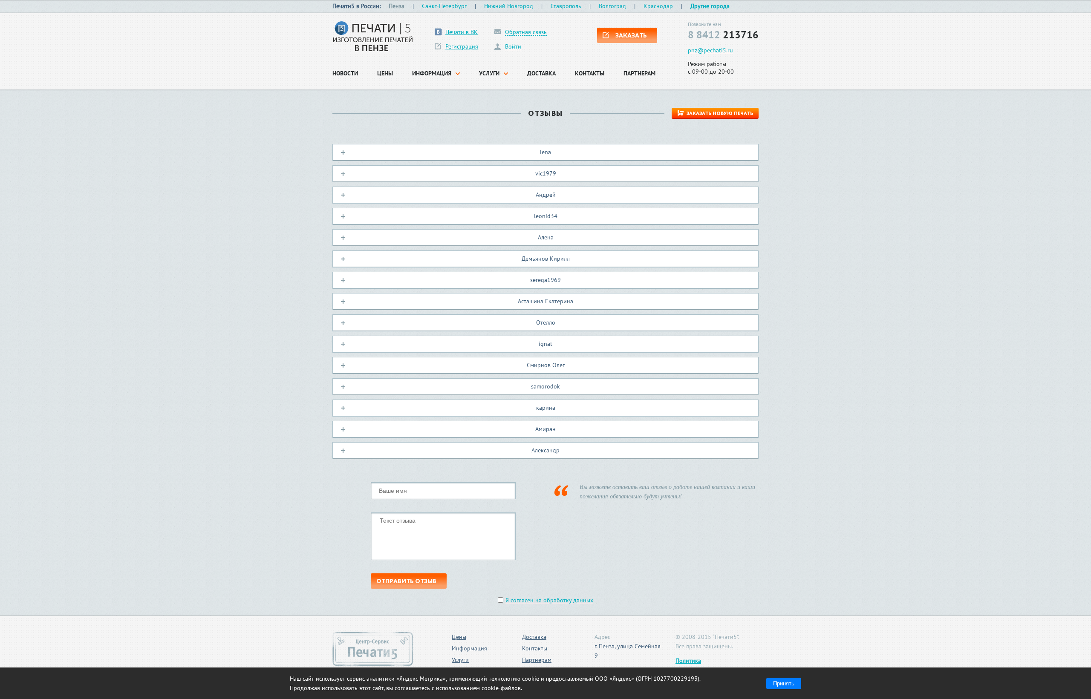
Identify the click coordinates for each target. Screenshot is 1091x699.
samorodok (545, 386)
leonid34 (545, 216)
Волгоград (612, 6)
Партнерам (536, 660)
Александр (545, 450)
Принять (783, 683)
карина (545, 407)
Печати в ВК (461, 32)
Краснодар (658, 6)
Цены (459, 637)
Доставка (534, 637)
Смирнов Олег (546, 365)
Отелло (545, 322)
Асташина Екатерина (545, 301)
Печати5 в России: (356, 6)
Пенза (396, 6)
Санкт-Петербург (444, 6)
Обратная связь (526, 32)
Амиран (545, 429)
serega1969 (545, 280)
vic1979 (545, 173)
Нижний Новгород (508, 6)
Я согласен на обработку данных (549, 600)
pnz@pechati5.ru (710, 50)
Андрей (546, 194)
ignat (545, 344)
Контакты (534, 648)
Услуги (460, 660)
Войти (513, 46)
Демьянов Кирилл (546, 258)
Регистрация (461, 46)
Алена (546, 237)
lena (545, 152)
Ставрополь (566, 6)
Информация (469, 648)
